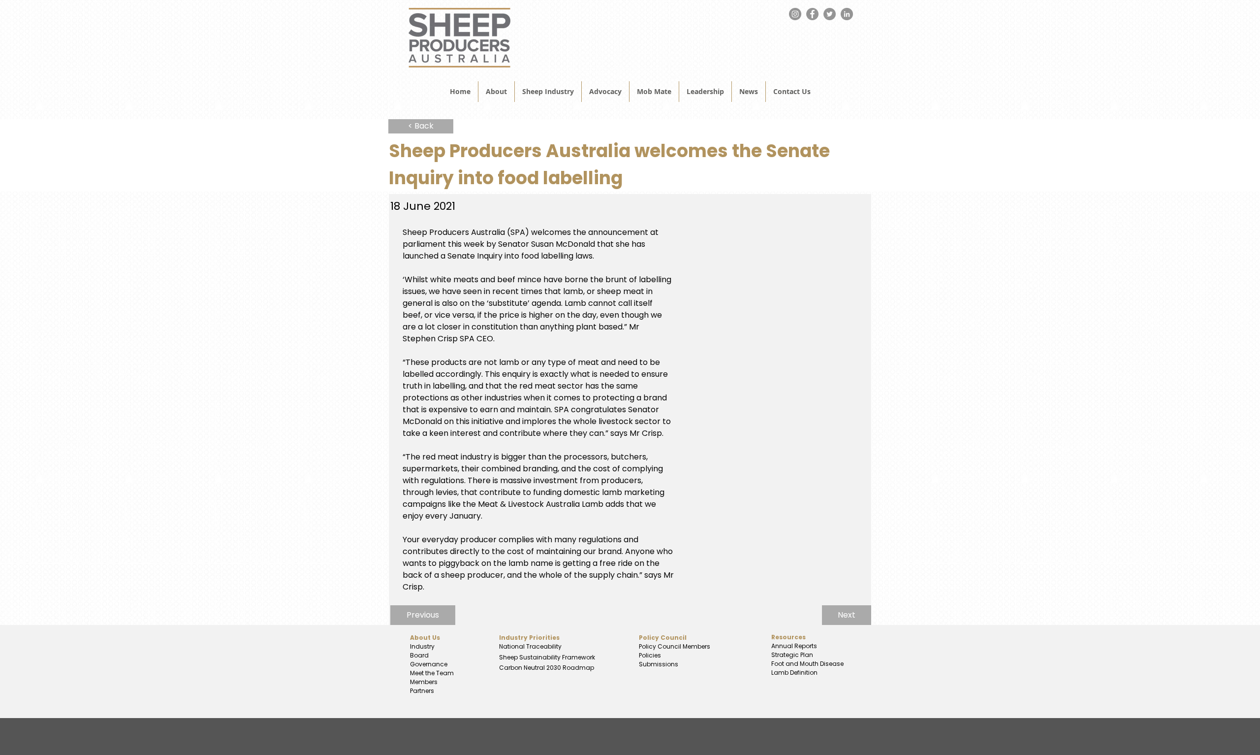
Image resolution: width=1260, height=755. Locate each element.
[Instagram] (795, 14)
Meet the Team (432, 673)
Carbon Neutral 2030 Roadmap (546, 667)
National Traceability (530, 646)
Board (419, 655)
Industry (422, 646)
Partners (422, 691)
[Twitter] (829, 14)
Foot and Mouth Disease (807, 663)
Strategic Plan (791, 655)
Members (424, 682)
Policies (650, 655)
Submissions (658, 664)
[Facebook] (812, 14)
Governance (428, 664)
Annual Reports (794, 646)
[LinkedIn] (847, 14)
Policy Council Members (674, 646)
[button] (748, 91)
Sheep (509, 657)
